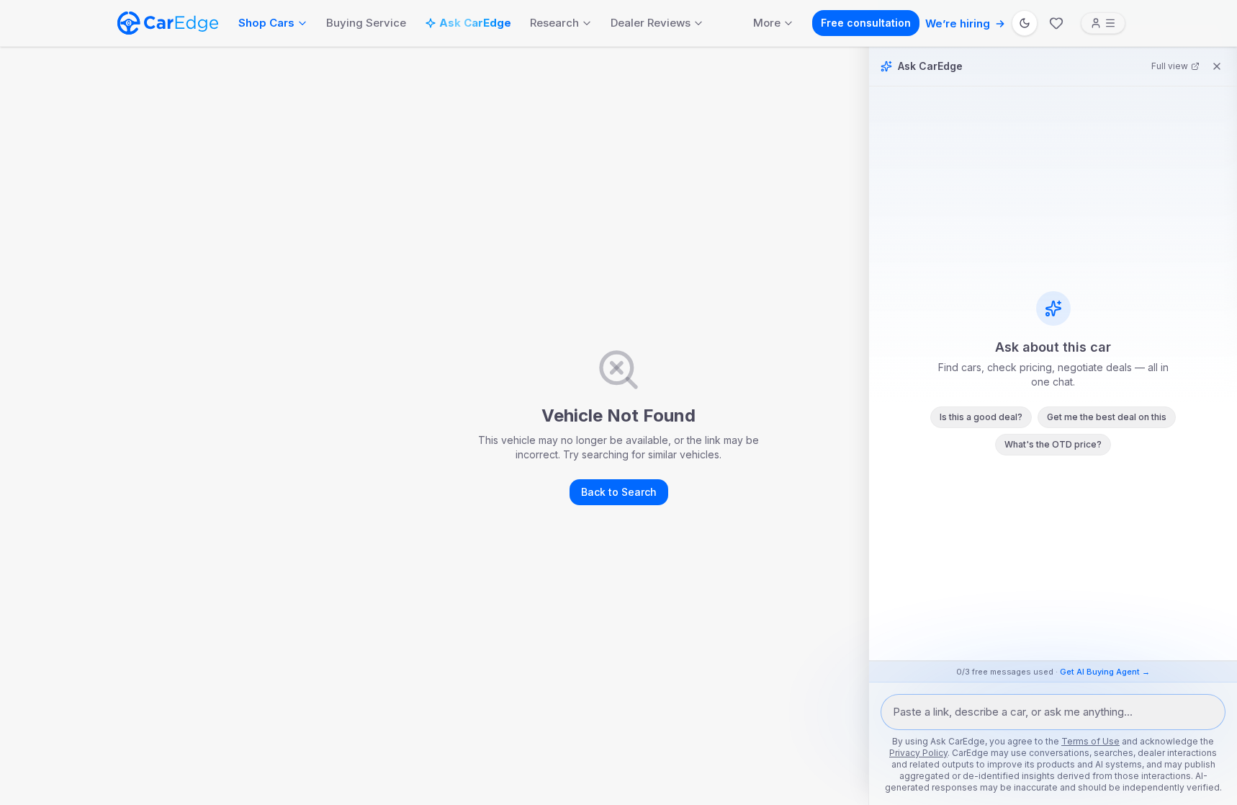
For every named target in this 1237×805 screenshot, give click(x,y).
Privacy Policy (918, 752)
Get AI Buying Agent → (1105, 672)
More (767, 23)
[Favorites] (1056, 23)
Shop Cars (266, 23)
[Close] (1216, 66)
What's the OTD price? (1053, 444)
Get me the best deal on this (1106, 417)
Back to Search (619, 492)
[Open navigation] (1103, 23)
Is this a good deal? (981, 417)
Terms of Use (1090, 741)
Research (554, 23)
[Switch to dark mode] (1025, 23)
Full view (1169, 66)
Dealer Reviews (651, 23)
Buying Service (366, 23)
